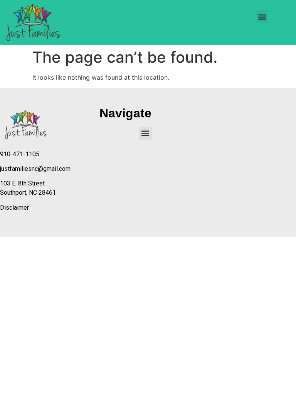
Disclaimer (14, 207)
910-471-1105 (19, 154)
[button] (262, 16)
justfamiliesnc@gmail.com (35, 168)
